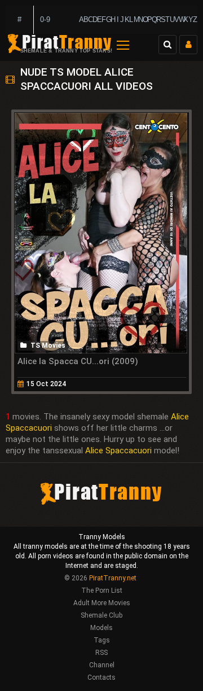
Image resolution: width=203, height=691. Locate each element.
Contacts (101, 677)
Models (101, 628)
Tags (102, 640)
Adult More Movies (101, 603)
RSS (101, 653)
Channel (101, 665)
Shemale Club (101, 615)
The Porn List (101, 590)
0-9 (45, 19)
